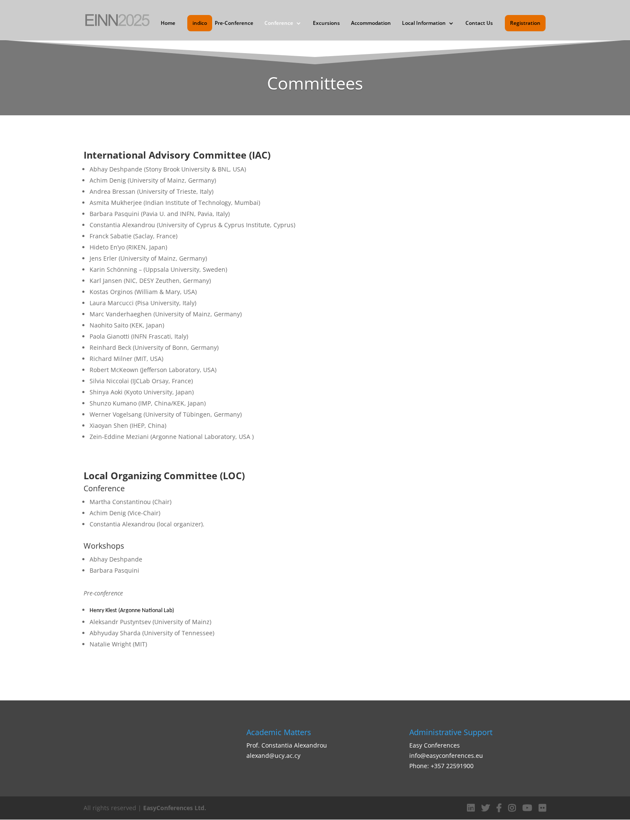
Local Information (424, 23)
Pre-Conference (234, 23)
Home (168, 23)
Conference (278, 23)
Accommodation (371, 23)
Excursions (326, 23)
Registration (525, 23)
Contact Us (479, 23)
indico (199, 23)
